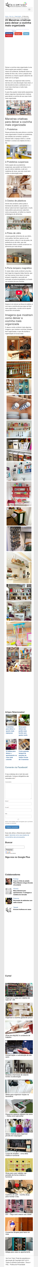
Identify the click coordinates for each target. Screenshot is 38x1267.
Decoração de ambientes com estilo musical (22, 901)
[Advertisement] (14, 49)
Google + (18, 34)
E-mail (7, 807)
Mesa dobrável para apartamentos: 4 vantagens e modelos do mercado (22, 893)
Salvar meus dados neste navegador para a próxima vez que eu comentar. (19, 822)
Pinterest (9, 36)
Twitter (26, 34)
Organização (18, 16)
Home (6, 16)
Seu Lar (11, 16)
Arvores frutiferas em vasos (22, 909)
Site (6, 813)
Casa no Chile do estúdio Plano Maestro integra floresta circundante (23, 883)
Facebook (9, 34)
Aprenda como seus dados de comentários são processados (17, 836)
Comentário (8, 782)
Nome (7, 801)
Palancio (14, 31)
